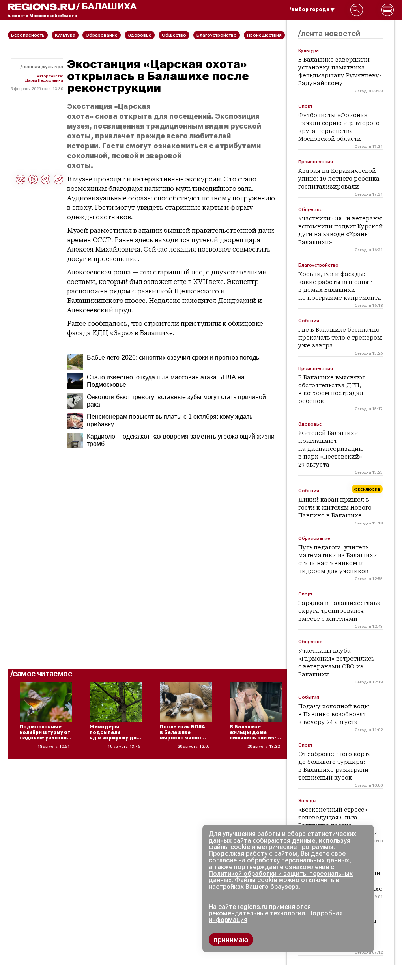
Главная (31, 66)
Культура (53, 66)
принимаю (231, 939)
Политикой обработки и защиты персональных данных (281, 877)
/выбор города (309, 9)
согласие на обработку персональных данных (279, 860)
